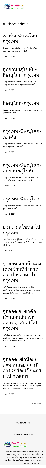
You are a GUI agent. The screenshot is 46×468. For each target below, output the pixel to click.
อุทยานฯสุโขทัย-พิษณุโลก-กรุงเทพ (21, 72)
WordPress (38, 463)
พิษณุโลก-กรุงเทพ (21, 103)
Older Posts (37, 404)
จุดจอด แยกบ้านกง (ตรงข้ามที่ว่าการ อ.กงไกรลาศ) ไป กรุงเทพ (22, 272)
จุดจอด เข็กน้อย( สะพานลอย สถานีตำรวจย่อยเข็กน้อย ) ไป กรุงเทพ (22, 368)
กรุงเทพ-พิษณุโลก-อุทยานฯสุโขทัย (22, 167)
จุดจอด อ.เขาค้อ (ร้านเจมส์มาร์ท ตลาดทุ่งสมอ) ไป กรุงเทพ (20, 320)
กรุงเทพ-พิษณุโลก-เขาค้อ (22, 134)
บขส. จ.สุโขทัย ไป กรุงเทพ (21, 229)
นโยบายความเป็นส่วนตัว (23, 434)
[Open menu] (42, 6)
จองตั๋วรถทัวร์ (31, 460)
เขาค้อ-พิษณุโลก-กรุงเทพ (21, 38)
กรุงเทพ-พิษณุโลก (21, 199)
